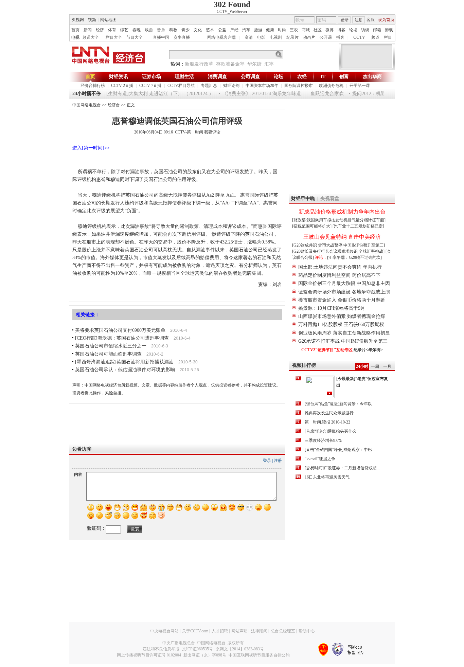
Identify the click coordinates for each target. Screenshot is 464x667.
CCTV (359, 37)
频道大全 (91, 37)
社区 (318, 30)
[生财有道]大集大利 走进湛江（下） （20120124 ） (155, 93)
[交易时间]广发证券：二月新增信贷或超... (342, 468)
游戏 (389, 30)
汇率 (269, 64)
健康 (270, 30)
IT (323, 76)
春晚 (136, 30)
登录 (344, 20)
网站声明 (239, 631)
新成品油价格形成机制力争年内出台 (342, 212)
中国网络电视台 (86, 105)
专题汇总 (209, 85)
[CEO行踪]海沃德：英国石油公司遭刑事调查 (122, 338)
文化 (198, 30)
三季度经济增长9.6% (323, 440)
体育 (112, 30)
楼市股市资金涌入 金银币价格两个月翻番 (341, 300)
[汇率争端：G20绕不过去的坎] (354, 257)
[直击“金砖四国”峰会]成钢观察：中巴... (340, 449)
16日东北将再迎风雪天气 (327, 477)
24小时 (362, 366)
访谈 (365, 30)
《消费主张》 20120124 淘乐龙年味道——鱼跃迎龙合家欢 (278, 93)
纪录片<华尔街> (368, 349)
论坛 (353, 30)
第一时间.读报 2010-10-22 (327, 422)
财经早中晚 (303, 198)
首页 (75, 30)
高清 (249, 37)
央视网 (78, 19)
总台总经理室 (283, 631)
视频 (92, 19)
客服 (371, 19)
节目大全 (134, 37)
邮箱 (377, 30)
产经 (234, 30)
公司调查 (250, 76)
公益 (222, 30)
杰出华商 (372, 76)
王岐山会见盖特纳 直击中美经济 (342, 237)
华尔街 (254, 64)
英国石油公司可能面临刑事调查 (108, 354)
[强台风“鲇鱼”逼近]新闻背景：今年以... (340, 403)
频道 (375, 37)
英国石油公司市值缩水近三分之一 (110, 345)
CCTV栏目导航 (181, 85)
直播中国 (161, 37)
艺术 (210, 30)
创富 (344, 76)
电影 (261, 37)
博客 (341, 30)
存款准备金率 (230, 64)
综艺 (124, 30)
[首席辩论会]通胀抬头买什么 (330, 431)
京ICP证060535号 (197, 649)
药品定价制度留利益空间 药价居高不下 (339, 275)
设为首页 (386, 19)
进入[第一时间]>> (91, 147)
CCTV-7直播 (150, 85)
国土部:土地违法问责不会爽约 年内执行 (340, 267)
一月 (387, 366)
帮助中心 (307, 631)
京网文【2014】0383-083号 (240, 649)
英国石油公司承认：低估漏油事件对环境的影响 (125, 369)
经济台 (114, 105)
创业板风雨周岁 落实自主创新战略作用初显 (344, 333)
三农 (294, 30)
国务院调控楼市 (298, 85)
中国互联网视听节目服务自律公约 (259, 655)
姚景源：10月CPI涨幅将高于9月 (331, 308)
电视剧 (276, 37)
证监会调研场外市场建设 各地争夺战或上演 (344, 291)
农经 (302, 76)
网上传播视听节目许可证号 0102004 (149, 655)
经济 (100, 30)
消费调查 (217, 76)
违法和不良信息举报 (161, 649)
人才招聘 (220, 631)
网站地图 (108, 19)
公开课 (326, 37)
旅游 (258, 30)
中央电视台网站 (164, 631)
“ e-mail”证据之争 (320, 458)
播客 (340, 37)
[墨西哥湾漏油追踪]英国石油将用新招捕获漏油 (124, 361)
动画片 (309, 37)
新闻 (88, 30)
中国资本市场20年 (262, 85)
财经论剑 (231, 85)
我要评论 (212, 132)
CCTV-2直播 (122, 85)
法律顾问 (259, 631)
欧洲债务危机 (331, 85)
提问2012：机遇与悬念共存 (375, 93)
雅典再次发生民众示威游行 (329, 413)
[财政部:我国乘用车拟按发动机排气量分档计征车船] (339, 220)
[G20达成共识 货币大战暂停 (317, 245)
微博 (329, 30)
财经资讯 (118, 76)
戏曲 (149, 30)
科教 (173, 30)
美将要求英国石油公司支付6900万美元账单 (120, 330)
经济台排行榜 (93, 85)
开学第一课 (360, 85)
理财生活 (184, 76)
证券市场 (151, 76)
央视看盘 (329, 198)
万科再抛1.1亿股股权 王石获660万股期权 (341, 324)
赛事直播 (182, 37)
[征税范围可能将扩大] (312, 226)
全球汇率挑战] (372, 251)
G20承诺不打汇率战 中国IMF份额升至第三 (343, 341)
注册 (359, 20)
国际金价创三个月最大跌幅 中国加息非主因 (344, 283)
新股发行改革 (199, 64)
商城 (306, 30)
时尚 (282, 30)
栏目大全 (114, 37)
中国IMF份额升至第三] (364, 245)
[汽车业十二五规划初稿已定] (358, 226)
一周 (375, 366)
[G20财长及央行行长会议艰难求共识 (325, 251)
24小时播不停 (86, 93)
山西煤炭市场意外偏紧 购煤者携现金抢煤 (341, 316)
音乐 (161, 30)
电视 (75, 37)
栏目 (388, 37)
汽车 (246, 30)
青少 (185, 30)
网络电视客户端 (221, 37)
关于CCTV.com (195, 631)
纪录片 (292, 37)
